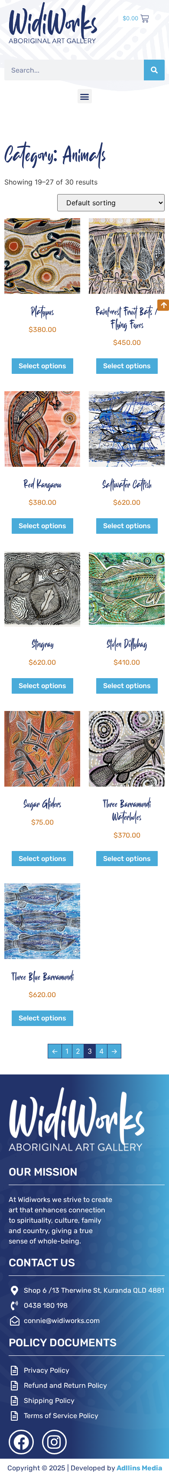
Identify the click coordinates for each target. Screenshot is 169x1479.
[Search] (154, 70)
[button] (85, 96)
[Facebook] (21, 1442)
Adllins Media (138, 1468)
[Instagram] (54, 1442)
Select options (42, 366)
